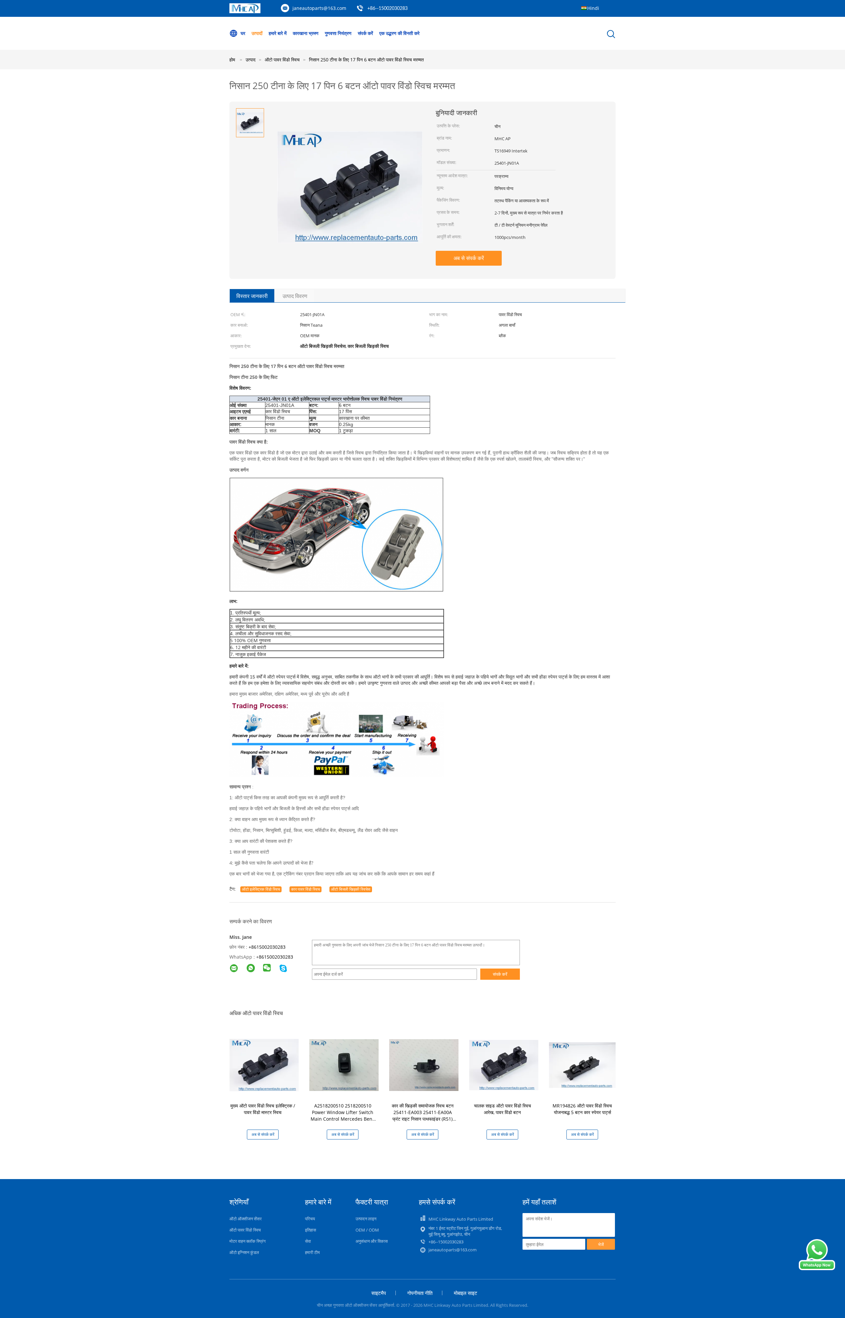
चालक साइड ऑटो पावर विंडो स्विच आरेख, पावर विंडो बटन (502, 1109)
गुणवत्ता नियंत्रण (338, 33)
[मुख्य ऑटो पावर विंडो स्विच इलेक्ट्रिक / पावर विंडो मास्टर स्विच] (264, 1064)
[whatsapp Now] (817, 1268)
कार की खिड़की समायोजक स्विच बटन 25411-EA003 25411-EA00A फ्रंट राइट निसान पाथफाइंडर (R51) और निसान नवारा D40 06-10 (423, 1116)
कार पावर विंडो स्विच (305, 889)
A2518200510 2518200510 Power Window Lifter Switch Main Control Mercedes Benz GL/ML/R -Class (343, 1116)
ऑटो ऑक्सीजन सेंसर (245, 1219)
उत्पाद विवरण (295, 296)
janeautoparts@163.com (319, 8)
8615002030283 (276, 957)
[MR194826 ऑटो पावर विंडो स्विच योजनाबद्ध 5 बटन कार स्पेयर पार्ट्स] (583, 1064)
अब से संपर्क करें (469, 258)
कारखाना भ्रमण (306, 33)
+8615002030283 (267, 947)
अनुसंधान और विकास (371, 1241)
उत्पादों (257, 33)
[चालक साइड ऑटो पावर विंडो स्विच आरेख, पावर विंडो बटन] (503, 1064)
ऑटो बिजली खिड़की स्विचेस (350, 889)
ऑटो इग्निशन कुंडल (244, 1252)
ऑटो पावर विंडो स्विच (245, 1230)
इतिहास (310, 1230)
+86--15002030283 (387, 8)
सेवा (308, 1241)
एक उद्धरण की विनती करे (399, 33)
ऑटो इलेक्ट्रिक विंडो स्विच (261, 889)
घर (243, 33)
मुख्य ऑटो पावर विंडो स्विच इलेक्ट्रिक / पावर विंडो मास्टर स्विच (262, 1109)
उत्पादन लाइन (365, 1219)
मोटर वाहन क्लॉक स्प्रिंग (247, 1241)
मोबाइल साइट (465, 1293)
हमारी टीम (312, 1252)
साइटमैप (378, 1293)
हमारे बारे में (278, 33)
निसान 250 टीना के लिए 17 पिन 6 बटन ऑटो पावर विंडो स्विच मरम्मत (366, 59)
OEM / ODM (367, 1230)
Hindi (593, 8)
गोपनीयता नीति (419, 1293)
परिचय (310, 1219)
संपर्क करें (365, 33)
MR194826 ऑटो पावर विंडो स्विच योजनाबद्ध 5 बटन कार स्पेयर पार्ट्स (582, 1109)
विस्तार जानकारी (252, 296)
